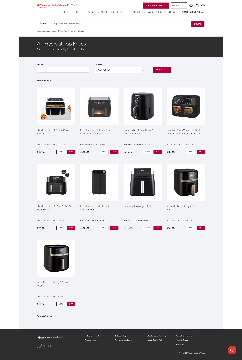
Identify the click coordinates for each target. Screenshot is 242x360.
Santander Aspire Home (46, 31)
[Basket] (197, 6)
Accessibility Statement (184, 336)
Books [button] (171, 12)
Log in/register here (155, 6)
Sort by (98, 64)
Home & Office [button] (117, 12)
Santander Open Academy (156, 336)
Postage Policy (90, 340)
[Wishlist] (191, 6)
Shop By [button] (64, 12)
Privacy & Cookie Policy (154, 340)
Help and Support (92, 336)
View (61, 152)
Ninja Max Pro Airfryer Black (137, 206)
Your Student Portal (193, 12)
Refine (40, 64)
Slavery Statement (182, 344)
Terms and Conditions (123, 340)
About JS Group (182, 340)
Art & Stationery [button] (156, 12)
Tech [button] (83, 12)
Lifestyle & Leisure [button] (137, 12)
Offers (74, 12)
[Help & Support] (203, 6)
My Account (178, 6)
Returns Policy (120, 336)
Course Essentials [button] (97, 12)
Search (43, 24)
